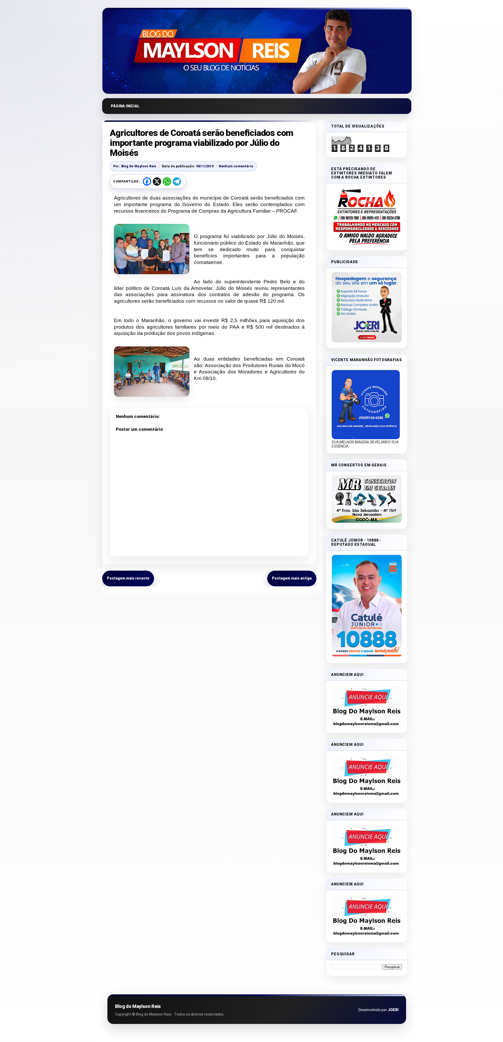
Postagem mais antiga (292, 578)
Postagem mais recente (128, 578)
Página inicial (125, 106)
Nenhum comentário (236, 166)
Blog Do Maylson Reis (139, 166)
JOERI (393, 1010)
